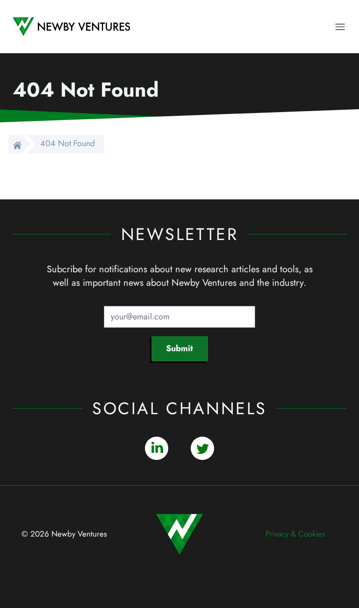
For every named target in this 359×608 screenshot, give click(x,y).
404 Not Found (67, 143)
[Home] (15, 144)
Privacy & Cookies (295, 533)
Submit (179, 348)
